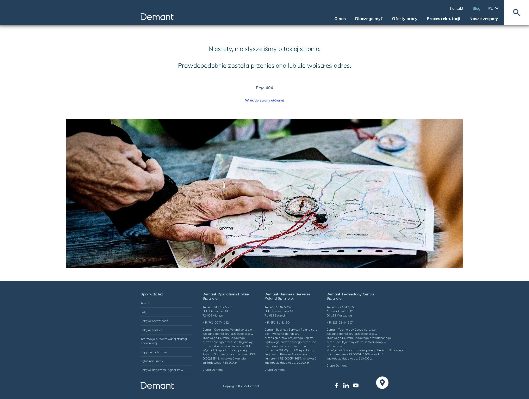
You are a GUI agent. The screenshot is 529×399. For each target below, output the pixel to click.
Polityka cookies (151, 330)
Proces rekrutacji (443, 19)
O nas (340, 19)
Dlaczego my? (369, 19)
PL (490, 8)
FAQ (143, 312)
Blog (476, 8)
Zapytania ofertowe (154, 352)
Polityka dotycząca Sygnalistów (162, 370)
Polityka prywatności (154, 321)
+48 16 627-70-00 (282, 307)
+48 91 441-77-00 (220, 307)
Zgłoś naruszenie (152, 361)
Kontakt (456, 8)
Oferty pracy (404, 19)
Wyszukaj (516, 12)
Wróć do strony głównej (264, 100)
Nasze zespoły (483, 19)
